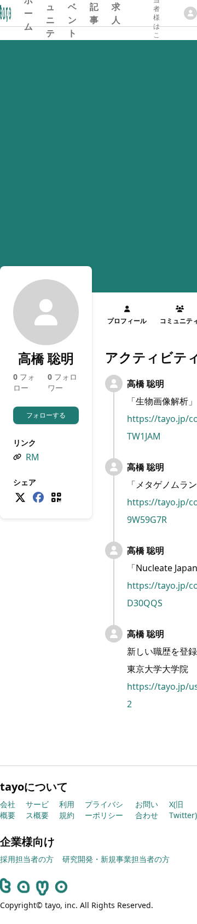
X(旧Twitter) (183, 809)
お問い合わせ (146, 809)
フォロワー (62, 382)
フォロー (24, 382)
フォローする (46, 415)
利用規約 (66, 809)
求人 (116, 13)
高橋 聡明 (145, 384)
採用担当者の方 (27, 859)
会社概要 (7, 809)
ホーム (28, 13)
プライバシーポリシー (104, 809)
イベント (72, 13)
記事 (94, 13)
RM (32, 457)
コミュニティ (50, 13)
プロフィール (127, 320)
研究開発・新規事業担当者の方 (116, 859)
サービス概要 (37, 809)
